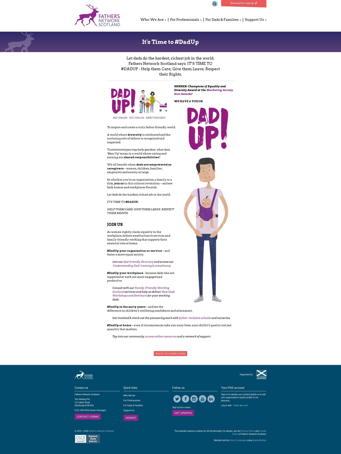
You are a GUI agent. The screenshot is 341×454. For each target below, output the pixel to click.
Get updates (183, 413)
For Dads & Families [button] (222, 20)
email (245, 405)
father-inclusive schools (195, 318)
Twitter (236, 405)
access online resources (161, 336)
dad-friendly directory (138, 261)
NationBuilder (259, 440)
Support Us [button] (255, 20)
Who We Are (129, 395)
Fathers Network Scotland (101, 431)
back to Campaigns (170, 353)
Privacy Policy (248, 431)
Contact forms (88, 416)
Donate (131, 417)
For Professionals (131, 400)
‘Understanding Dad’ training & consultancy (141, 265)
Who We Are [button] (152, 20)
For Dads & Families (133, 405)
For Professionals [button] (185, 20)
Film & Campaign (238, 440)
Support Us (128, 410)
